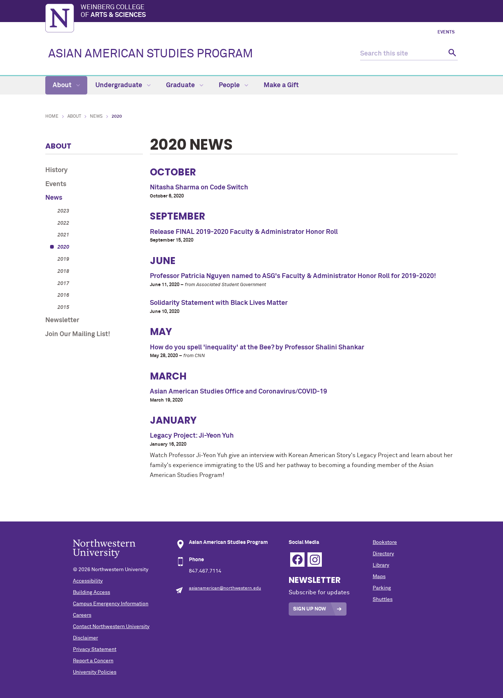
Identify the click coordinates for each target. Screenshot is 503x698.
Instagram (314, 559)
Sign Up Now (309, 609)
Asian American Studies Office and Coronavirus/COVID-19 (238, 391)
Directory (383, 553)
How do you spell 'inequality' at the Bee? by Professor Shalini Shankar (257, 347)
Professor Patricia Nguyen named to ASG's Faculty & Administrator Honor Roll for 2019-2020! (293, 276)
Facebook (297, 559)
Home (52, 116)
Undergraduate (119, 85)
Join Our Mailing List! (77, 334)
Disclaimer (85, 638)
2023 (63, 211)
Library (381, 565)
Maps (379, 576)
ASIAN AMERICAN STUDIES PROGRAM (150, 54)
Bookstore (385, 542)
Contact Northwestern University (111, 626)
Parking (382, 588)
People (230, 85)
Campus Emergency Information (110, 603)
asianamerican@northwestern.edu (225, 588)
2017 (63, 283)
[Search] (451, 53)
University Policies (94, 672)
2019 (63, 259)
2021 (63, 235)
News (96, 116)
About (63, 85)
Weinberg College (113, 11)
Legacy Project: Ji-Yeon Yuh (192, 435)
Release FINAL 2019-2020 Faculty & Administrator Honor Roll (244, 232)
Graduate (181, 85)
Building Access (91, 592)
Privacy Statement (94, 649)
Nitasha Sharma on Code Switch (199, 187)
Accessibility (88, 581)
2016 (63, 295)
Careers (82, 615)
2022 (63, 223)
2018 (63, 271)
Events (446, 32)
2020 (63, 247)
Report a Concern (93, 660)
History (56, 170)
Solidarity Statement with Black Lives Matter (219, 303)
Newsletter (62, 320)
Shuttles (383, 599)
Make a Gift (281, 85)
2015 (63, 307)
